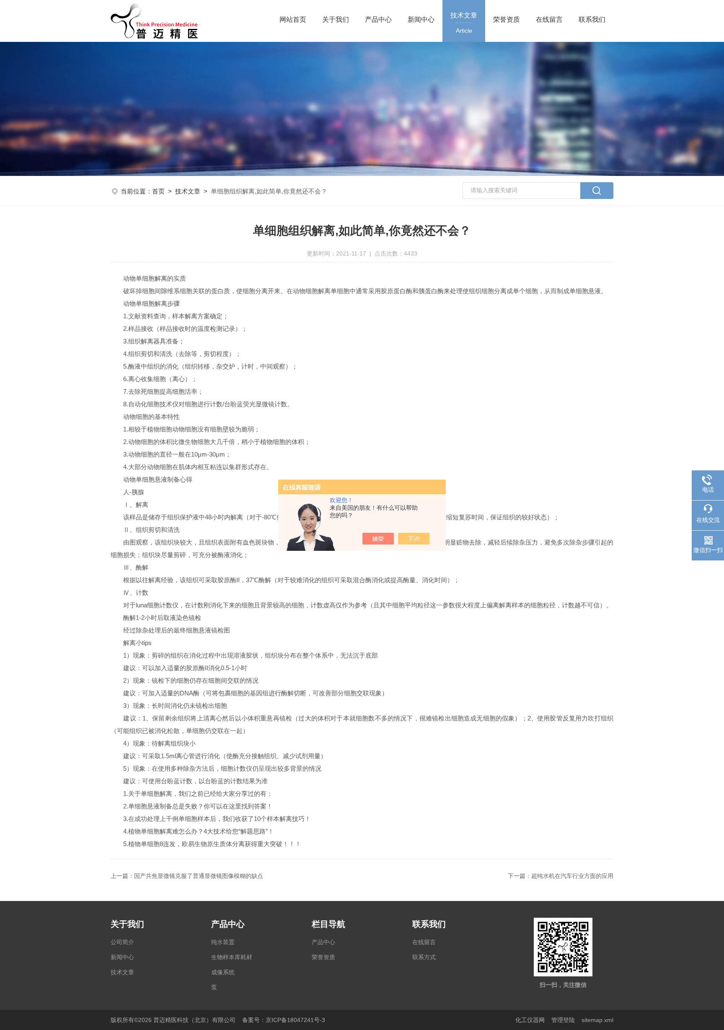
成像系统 (223, 972)
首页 (158, 191)
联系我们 (592, 19)
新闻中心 (421, 19)
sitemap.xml (597, 1020)
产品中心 (378, 19)
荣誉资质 (506, 19)
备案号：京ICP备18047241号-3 (283, 1020)
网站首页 (292, 19)
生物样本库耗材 (231, 957)
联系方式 (424, 957)
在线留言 (549, 19)
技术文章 (463, 23)
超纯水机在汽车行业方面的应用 (572, 876)
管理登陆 (563, 1020)
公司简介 (122, 942)
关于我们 (335, 19)
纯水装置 (223, 942)
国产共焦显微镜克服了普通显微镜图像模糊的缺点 (198, 876)
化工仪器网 (530, 1020)
